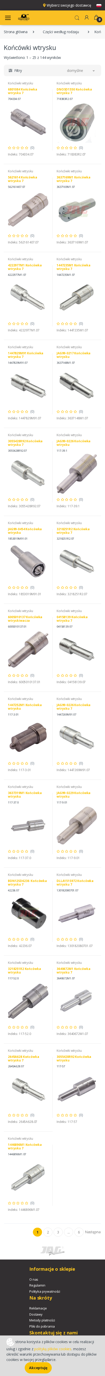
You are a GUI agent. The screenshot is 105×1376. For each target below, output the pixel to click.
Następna (93, 1231)
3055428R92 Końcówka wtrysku (74, 1058)
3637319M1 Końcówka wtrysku (25, 795)
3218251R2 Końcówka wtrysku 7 (73, 531)
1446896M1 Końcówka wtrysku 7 (25, 1146)
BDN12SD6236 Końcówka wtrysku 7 (27, 883)
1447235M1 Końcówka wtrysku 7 (73, 267)
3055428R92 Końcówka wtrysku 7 (25, 443)
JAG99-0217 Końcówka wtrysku (73, 355)
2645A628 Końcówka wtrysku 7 (23, 1058)
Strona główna (16, 31)
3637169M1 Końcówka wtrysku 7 (73, 179)
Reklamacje (38, 1308)
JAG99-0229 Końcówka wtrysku (73, 795)
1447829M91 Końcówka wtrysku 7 (25, 355)
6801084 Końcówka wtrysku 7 (22, 91)
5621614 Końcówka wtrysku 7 (22, 179)
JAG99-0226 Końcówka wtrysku (73, 443)
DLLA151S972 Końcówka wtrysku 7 (75, 883)
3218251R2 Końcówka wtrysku (24, 971)
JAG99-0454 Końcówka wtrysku (25, 531)
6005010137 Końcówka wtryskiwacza (25, 619)
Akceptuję (38, 1367)
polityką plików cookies (52, 1348)
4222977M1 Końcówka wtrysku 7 (25, 267)
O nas (33, 1279)
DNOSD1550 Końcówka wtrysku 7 (74, 91)
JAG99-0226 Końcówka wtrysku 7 (73, 707)
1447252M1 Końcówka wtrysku (25, 707)
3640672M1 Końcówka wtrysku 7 (73, 971)
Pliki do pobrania (42, 1326)
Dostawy (36, 1314)
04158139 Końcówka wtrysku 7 (72, 619)
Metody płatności (42, 1320)
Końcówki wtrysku (20, 83)
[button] (77, 17)
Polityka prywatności (44, 1291)
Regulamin (37, 1285)
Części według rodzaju (61, 31)
